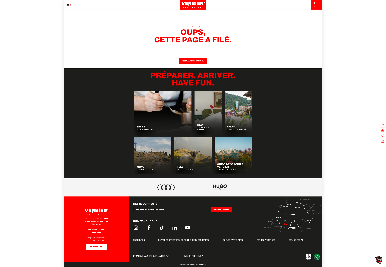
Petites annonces (266, 240)
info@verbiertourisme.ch (96, 238)
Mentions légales (185, 264)
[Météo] (382, 135)
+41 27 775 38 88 (96, 240)
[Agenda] (382, 141)
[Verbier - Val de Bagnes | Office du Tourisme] (193, 5)
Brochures (139, 240)
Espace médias (296, 240)
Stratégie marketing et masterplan (151, 256)
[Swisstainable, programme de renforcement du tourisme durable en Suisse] (317, 257)
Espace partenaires (233, 240)
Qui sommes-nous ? (193, 256)
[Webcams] (382, 124)
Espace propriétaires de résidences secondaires (183, 240)
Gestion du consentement (198, 264)
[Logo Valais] (308, 257)
